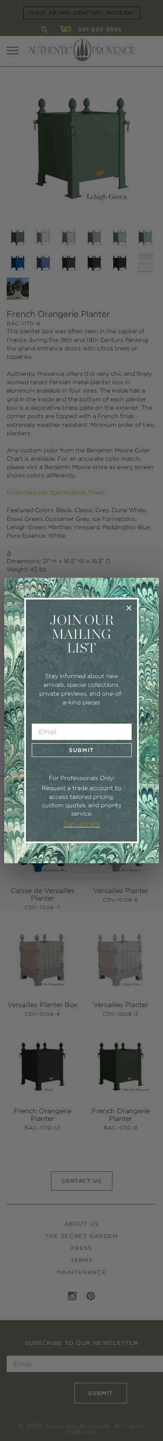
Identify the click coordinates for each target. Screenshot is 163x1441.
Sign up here (82, 823)
